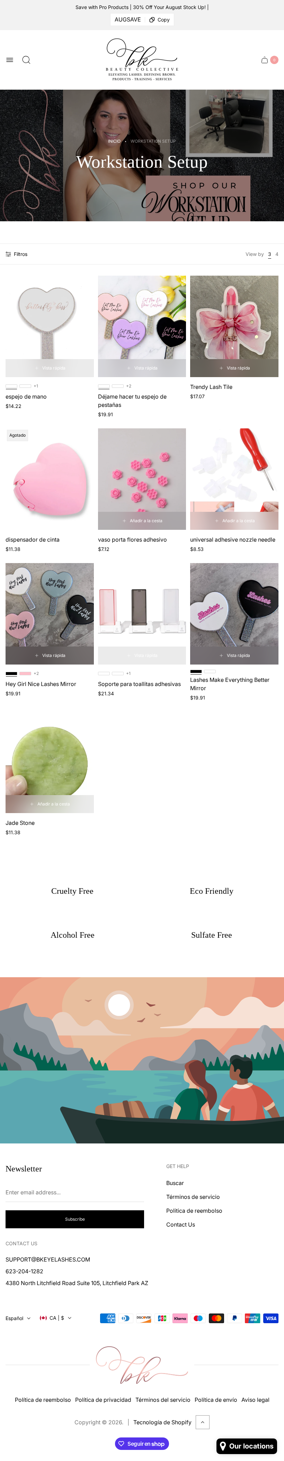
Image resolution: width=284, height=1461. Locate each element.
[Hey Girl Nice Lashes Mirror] (50, 614)
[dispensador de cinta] (50, 479)
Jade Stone (20, 822)
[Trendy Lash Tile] (234, 326)
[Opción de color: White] (209, 671)
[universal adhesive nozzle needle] (234, 479)
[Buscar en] (26, 60)
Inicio (114, 141)
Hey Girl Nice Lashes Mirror (41, 683)
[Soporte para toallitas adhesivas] (142, 614)
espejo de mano (26, 396)
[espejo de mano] (50, 326)
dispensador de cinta (33, 539)
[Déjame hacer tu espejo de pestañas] (142, 326)
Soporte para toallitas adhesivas (139, 683)
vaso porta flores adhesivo (132, 539)
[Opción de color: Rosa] (103, 673)
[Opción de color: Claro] (117, 673)
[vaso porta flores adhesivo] (142, 479)
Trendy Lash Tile (211, 386)
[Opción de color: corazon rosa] (25, 386)
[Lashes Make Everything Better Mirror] (234, 614)
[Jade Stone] (50, 762)
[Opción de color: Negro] (117, 386)
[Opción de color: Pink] (25, 673)
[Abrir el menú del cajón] (9, 60)
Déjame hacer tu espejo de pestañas (132, 400)
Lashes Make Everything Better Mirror (229, 684)
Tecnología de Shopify (162, 1422)
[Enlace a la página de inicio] (142, 1365)
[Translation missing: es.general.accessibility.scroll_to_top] (203, 1422)
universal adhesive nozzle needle (232, 539)
